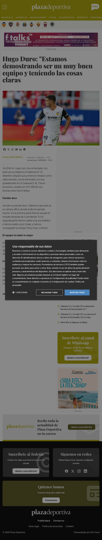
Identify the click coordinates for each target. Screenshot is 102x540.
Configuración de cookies (63, 282)
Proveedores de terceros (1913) (56, 264)
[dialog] (51, 270)
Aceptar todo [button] (77, 292)
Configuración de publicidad (65, 278)
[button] (19, 292)
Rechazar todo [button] (49, 292)
